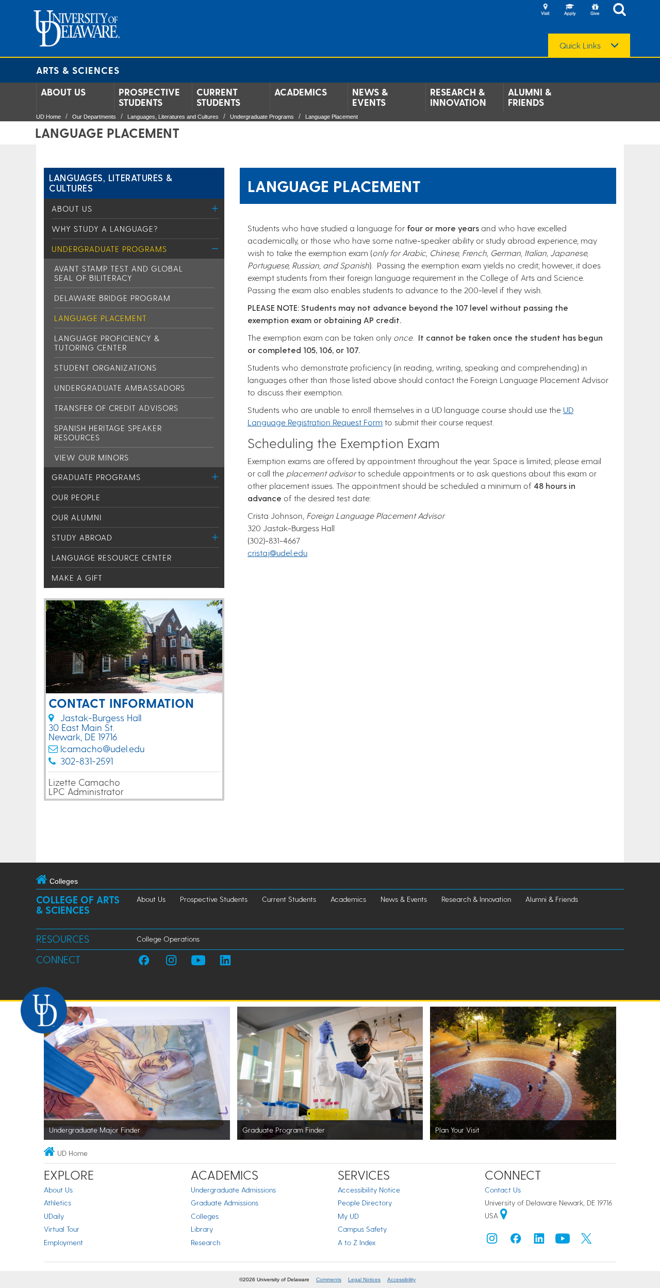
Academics (300, 92)
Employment (63, 1242)
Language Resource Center (112, 557)
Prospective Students (149, 97)
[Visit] (545, 10)
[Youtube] (562, 1240)
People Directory (365, 1202)
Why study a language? (105, 228)
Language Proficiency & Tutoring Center (107, 342)
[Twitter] (586, 1240)
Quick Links (580, 45)
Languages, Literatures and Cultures (173, 117)
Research (205, 1242)
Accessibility (401, 1279)
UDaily (54, 1216)
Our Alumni (77, 517)
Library (202, 1229)
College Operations (168, 938)
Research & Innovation (458, 97)
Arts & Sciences (78, 70)
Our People (76, 497)
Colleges (205, 1216)
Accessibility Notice (369, 1189)
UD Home (48, 117)
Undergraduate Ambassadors (119, 387)
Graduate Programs (96, 477)
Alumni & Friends (529, 97)
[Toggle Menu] (215, 208)
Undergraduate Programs (262, 117)
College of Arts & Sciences (78, 905)
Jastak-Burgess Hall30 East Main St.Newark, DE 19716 (94, 727)
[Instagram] (492, 1240)
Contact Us (503, 1189)
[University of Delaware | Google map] (503, 1215)
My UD (348, 1216)
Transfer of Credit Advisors (116, 407)
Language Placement (331, 117)
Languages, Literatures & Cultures (111, 182)
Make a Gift (77, 577)
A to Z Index (357, 1242)
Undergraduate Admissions (233, 1189)
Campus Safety (362, 1229)
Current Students (218, 97)
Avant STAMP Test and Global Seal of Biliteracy (118, 273)
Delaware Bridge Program (112, 298)
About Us (63, 92)
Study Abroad (82, 537)
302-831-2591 (86, 760)
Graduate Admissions (224, 1202)
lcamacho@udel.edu (102, 748)
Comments (328, 1279)
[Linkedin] (539, 1240)
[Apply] (570, 10)
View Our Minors (91, 457)
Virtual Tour (61, 1229)
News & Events (370, 97)
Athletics (57, 1202)
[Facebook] (515, 1240)
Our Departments (94, 117)
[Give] (594, 10)
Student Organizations (105, 367)
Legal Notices (364, 1279)
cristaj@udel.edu (277, 553)
